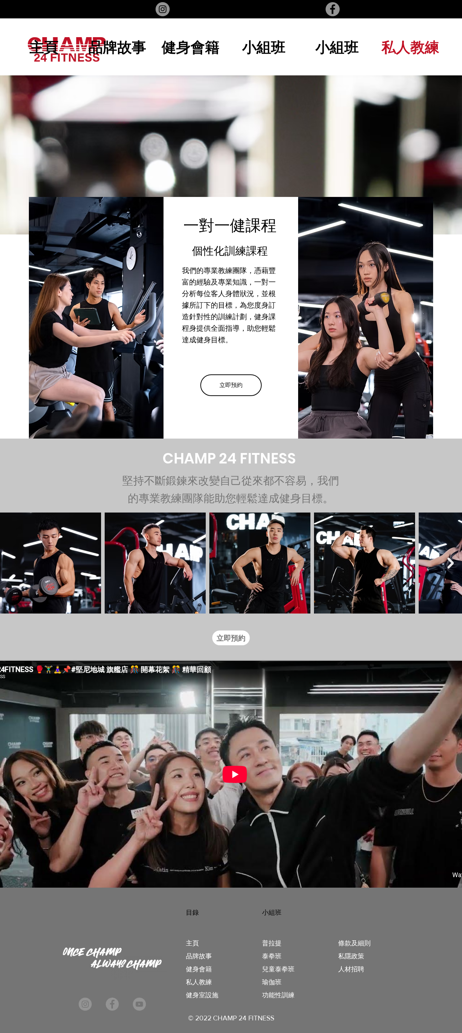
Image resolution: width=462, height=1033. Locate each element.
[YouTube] (139, 1004)
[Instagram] (163, 9)
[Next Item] (450, 563)
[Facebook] (333, 9)
